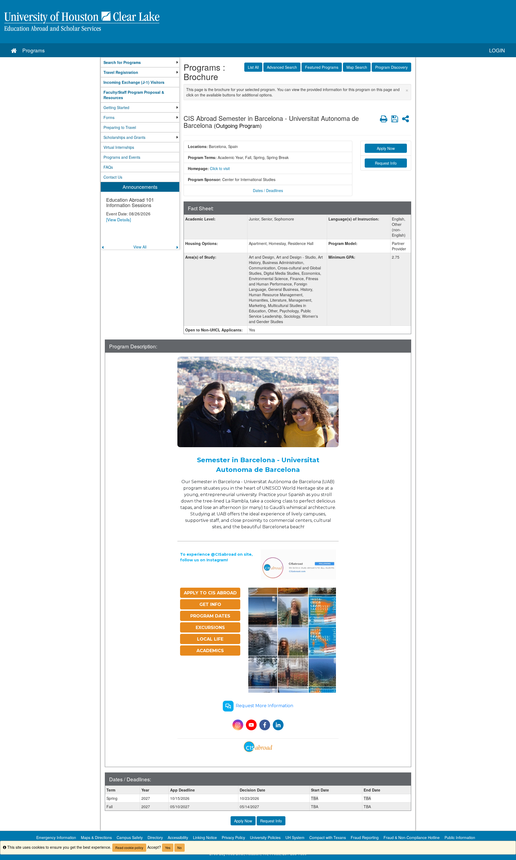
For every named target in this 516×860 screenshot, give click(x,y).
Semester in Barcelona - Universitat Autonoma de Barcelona (258, 465)
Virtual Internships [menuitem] (118, 147)
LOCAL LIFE (210, 639)
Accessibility (178, 837)
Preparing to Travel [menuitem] (119, 127)
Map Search (356, 67)
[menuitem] (140, 62)
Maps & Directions (96, 837)
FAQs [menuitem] (108, 167)
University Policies (265, 837)
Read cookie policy (129, 847)
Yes (167, 847)
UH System (294, 837)
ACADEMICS (210, 650)
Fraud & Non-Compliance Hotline (412, 837)
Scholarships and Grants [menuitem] (124, 137)
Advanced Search (282, 67)
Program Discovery (391, 67)
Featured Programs (321, 67)
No (179, 847)
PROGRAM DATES (210, 616)
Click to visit (220, 168)
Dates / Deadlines (268, 190)
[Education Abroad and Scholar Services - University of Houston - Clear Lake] (258, 21)
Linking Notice (205, 837)
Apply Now (386, 148)
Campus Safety (130, 837)
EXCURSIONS (210, 627)
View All (139, 247)
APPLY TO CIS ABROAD (210, 592)
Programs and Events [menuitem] (121, 157)
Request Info (386, 163)
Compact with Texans (327, 837)
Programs (33, 50)
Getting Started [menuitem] (116, 107)
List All (253, 67)
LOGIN (497, 50)
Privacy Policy (233, 837)
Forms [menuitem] (108, 117)
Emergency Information (56, 837)
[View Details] (118, 219)
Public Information (460, 837)
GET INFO (210, 604)
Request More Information (264, 705)
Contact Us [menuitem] (112, 177)
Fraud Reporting (365, 837)
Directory (155, 837)
